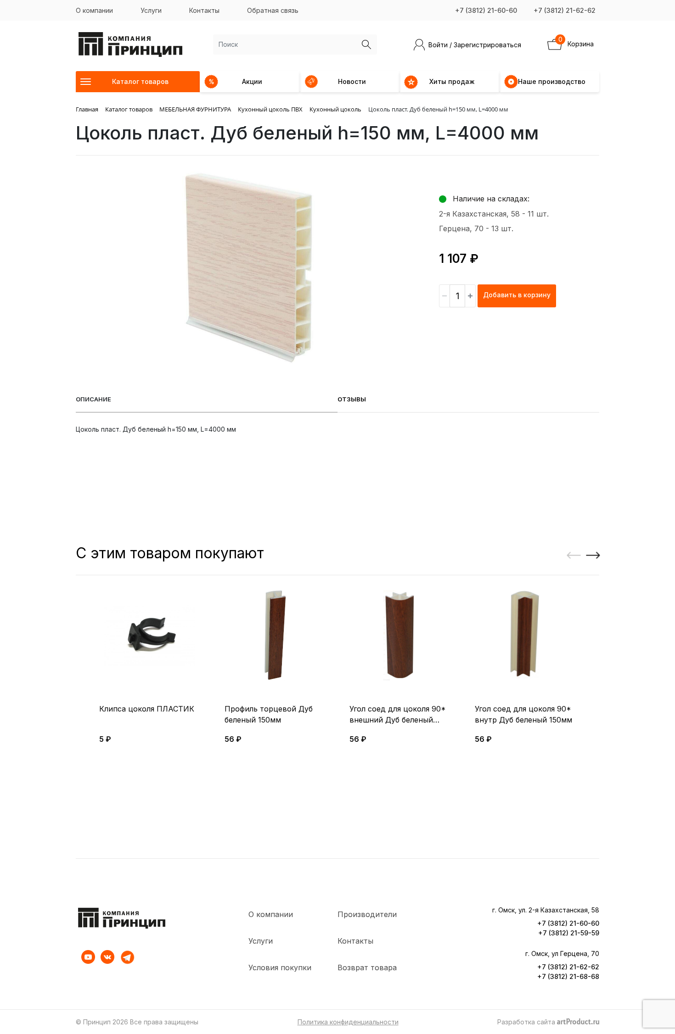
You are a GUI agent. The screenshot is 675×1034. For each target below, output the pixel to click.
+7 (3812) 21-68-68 (568, 976)
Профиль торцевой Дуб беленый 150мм (269, 714)
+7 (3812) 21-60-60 (486, 10)
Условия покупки (279, 967)
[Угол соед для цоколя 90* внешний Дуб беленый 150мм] (400, 635)
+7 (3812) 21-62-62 (565, 10)
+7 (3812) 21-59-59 (568, 933)
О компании (94, 10)
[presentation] (570, 556)
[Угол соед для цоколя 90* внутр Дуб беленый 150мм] (525, 635)
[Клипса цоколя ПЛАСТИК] (150, 635)
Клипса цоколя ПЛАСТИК (146, 708)
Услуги (151, 10)
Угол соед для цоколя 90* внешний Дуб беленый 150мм (397, 714)
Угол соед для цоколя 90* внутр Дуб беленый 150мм (523, 714)
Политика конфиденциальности (348, 1022)
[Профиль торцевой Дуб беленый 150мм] (275, 635)
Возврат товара (367, 967)
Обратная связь (272, 10)
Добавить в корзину (517, 295)
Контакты (204, 10)
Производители (367, 914)
